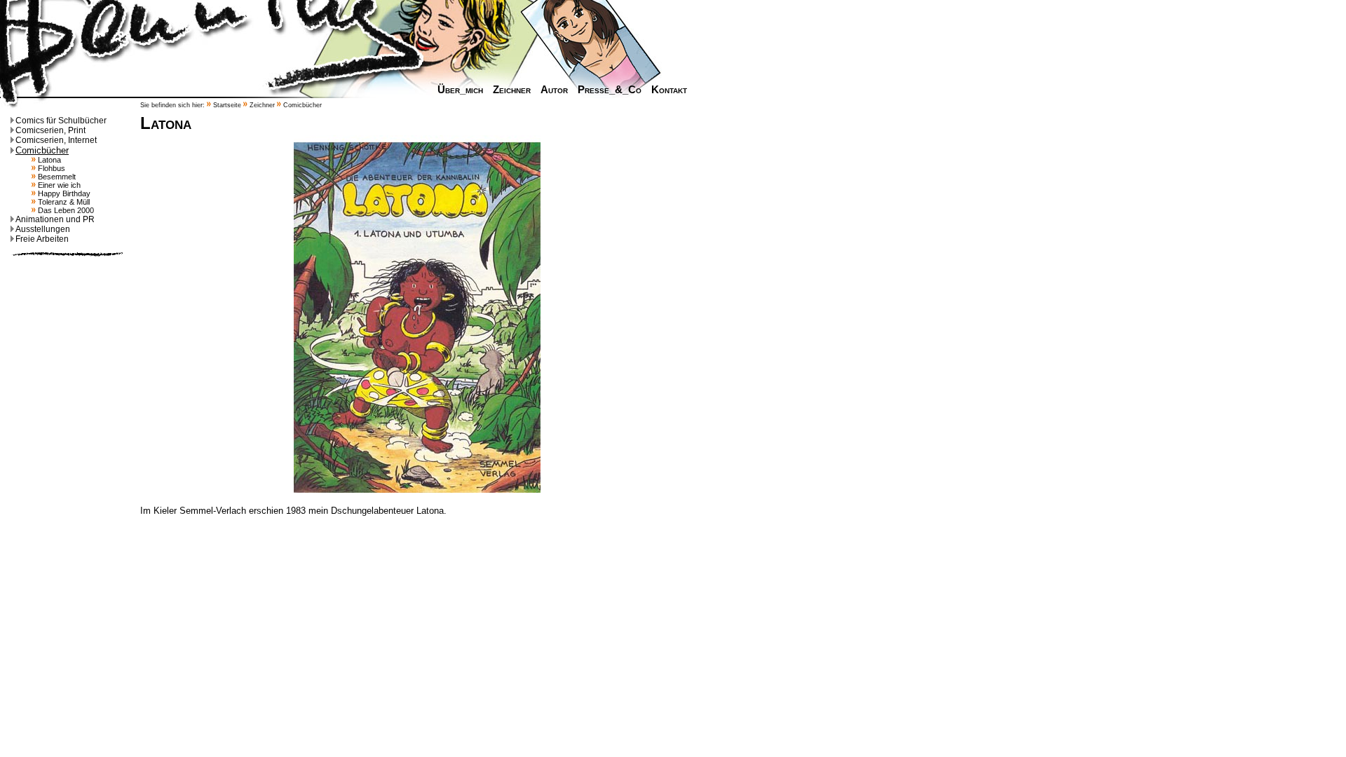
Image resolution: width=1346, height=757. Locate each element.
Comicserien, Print (50, 130)
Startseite (227, 105)
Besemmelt (56, 176)
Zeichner (512, 89)
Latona (48, 160)
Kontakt (669, 89)
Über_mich (460, 89)
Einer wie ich (58, 185)
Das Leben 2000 (65, 210)
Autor (554, 89)
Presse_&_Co (609, 89)
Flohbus (50, 168)
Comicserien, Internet (56, 140)
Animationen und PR (55, 219)
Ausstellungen (42, 229)
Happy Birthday (63, 193)
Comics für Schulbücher (61, 120)
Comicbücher (42, 150)
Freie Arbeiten (42, 239)
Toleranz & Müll (63, 202)
